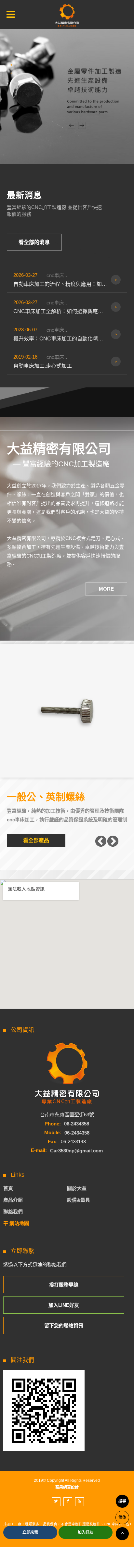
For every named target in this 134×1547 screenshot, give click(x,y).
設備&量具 (78, 1200)
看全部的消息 (34, 242)
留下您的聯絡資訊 (63, 1325)
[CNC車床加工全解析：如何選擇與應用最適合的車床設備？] (67, 307)
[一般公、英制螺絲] (67, 711)
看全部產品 (36, 840)
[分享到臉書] (67, 1501)
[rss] (79, 1501)
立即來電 (30, 1532)
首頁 (8, 1188)
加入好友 (85, 1532)
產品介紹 (13, 1200)
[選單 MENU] (11, 14)
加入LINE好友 (63, 1305)
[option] (67, 91)
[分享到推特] (56, 1501)
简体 (122, 1517)
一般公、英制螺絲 (46, 797)
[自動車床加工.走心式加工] (67, 361)
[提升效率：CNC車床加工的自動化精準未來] (67, 334)
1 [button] (11, 65)
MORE (106, 589)
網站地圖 (19, 1223)
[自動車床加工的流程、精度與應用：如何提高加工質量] (67, 279)
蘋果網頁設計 (67, 1487)
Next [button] (113, 842)
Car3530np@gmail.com (76, 1150)
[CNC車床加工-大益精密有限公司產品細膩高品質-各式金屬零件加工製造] (67, 15)
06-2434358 (76, 1123)
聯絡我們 (13, 1211)
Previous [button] (101, 842)
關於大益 (77, 1188)
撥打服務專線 (63, 1284)
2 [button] (11, 73)
